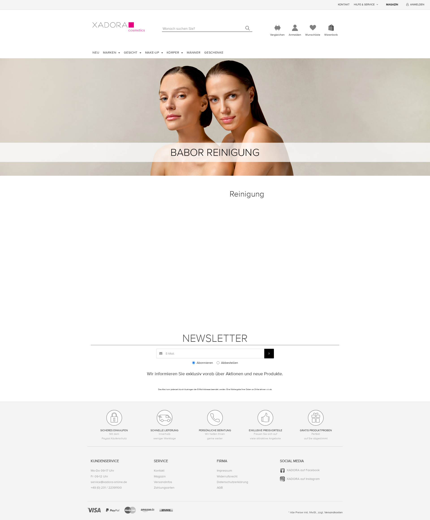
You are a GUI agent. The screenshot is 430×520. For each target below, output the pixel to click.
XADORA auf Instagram (303, 479)
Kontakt (344, 4)
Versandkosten (333, 512)
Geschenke (213, 52)
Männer (193, 52)
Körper (173, 52)
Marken (110, 52)
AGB (220, 488)
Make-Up (152, 52)
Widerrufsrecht (227, 476)
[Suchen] (247, 28)
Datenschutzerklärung (232, 482)
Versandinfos (163, 482)
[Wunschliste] (312, 27)
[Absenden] (269, 353)
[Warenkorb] (331, 27)
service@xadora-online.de (109, 482)
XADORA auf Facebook (303, 470)
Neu (95, 52)
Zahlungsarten (164, 488)
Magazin (392, 4)
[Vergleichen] (277, 27)
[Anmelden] (295, 27)
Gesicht (131, 52)
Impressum (224, 470)
